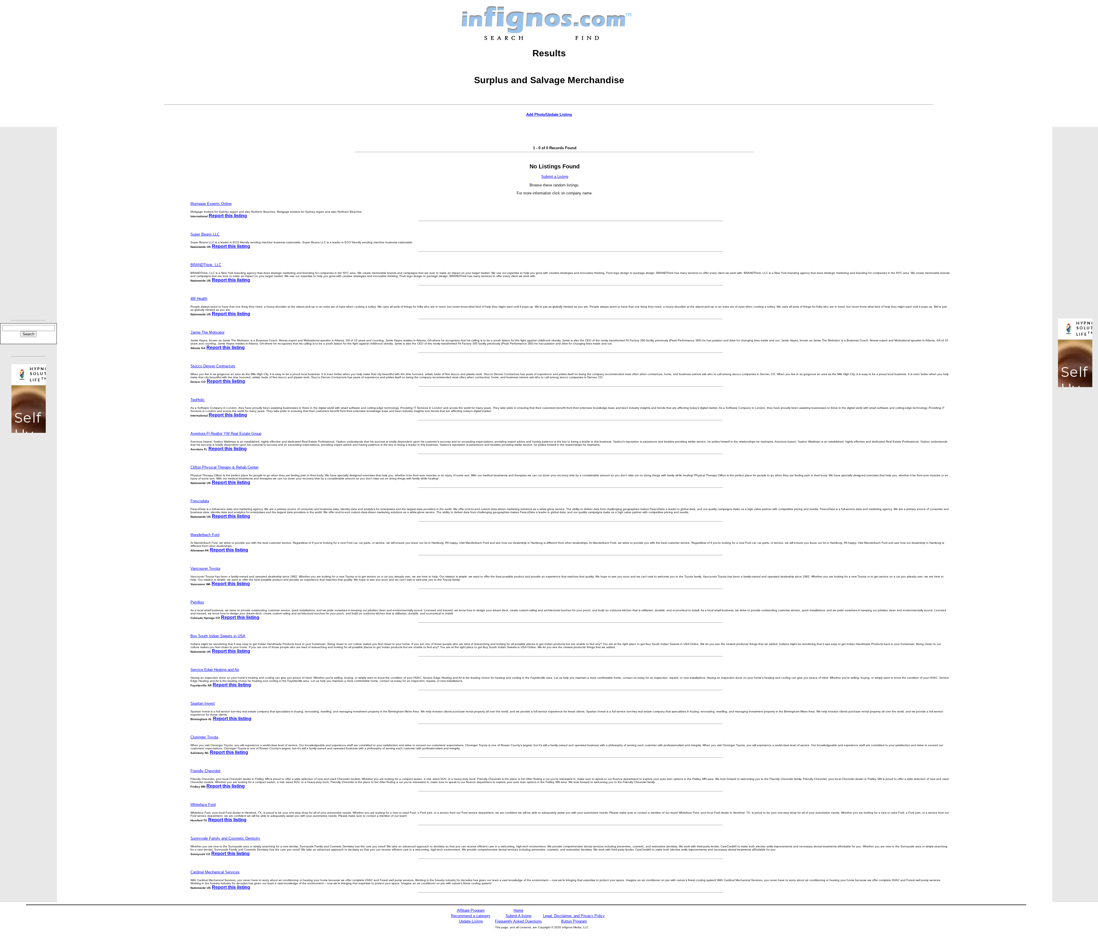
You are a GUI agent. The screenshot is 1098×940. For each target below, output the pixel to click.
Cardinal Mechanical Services (215, 872)
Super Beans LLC (205, 234)
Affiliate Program (471, 910)
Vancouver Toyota (205, 568)
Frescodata (199, 501)
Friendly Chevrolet (205, 771)
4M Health (198, 298)
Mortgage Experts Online (211, 204)
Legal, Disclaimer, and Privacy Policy (574, 916)
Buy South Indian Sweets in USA (217, 636)
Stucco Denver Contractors (212, 366)
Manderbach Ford (204, 535)
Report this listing (228, 215)
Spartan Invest (202, 703)
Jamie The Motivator (207, 332)
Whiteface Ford (203, 804)
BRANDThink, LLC (205, 265)
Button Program (574, 921)
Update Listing (471, 921)
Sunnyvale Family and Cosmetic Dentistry (225, 838)
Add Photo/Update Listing (549, 114)
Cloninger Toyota (204, 737)
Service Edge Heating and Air (214, 670)
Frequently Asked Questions (518, 921)
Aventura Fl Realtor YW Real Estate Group (225, 433)
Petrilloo (197, 602)
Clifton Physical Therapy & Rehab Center (224, 467)
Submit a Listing (554, 176)
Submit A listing (518, 916)
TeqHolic (197, 400)
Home (518, 910)
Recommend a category (470, 916)
